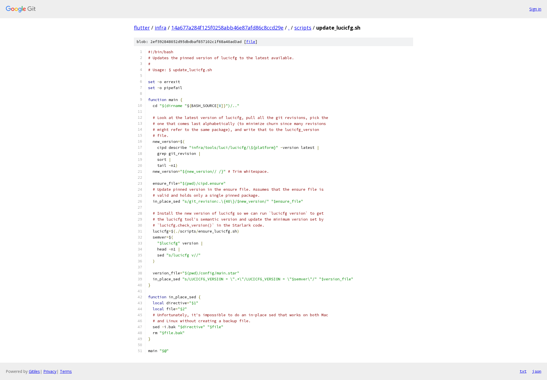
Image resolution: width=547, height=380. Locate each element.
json (536, 371)
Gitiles (34, 371)
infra (160, 27)
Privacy (49, 371)
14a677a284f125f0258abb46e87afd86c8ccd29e (227, 27)
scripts (302, 27)
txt (523, 371)
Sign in (535, 9)
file (250, 41)
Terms (66, 371)
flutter (142, 27)
